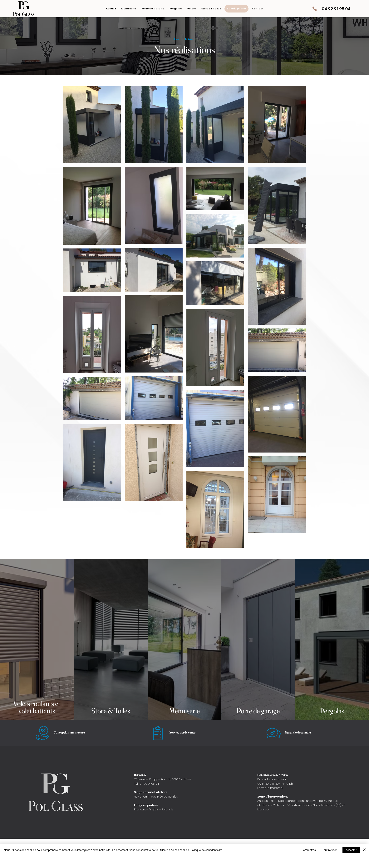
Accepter (351, 850)
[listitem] (37, 639)
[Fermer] (364, 850)
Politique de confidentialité (206, 850)
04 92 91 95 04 (336, 8)
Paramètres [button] (309, 850)
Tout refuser (329, 850)
